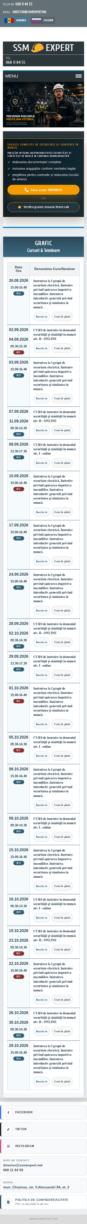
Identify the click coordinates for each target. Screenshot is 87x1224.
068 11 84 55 (15, 62)
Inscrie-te (41, 316)
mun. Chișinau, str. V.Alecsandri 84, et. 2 (36, 1187)
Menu (11, 76)
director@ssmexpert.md (23, 1165)
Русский (48, 20)
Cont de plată (62, 316)
